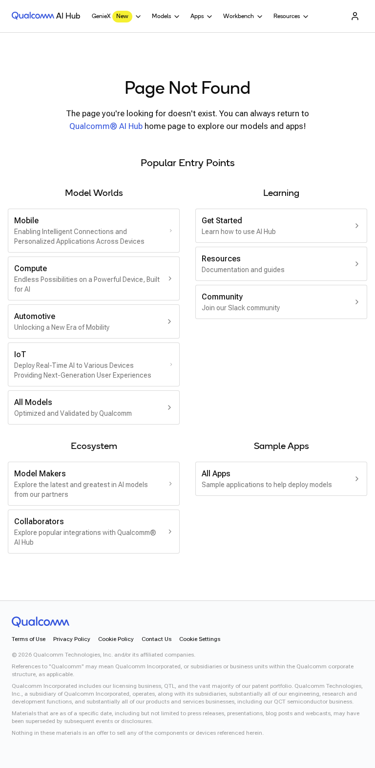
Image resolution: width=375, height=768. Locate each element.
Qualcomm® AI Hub (106, 126)
